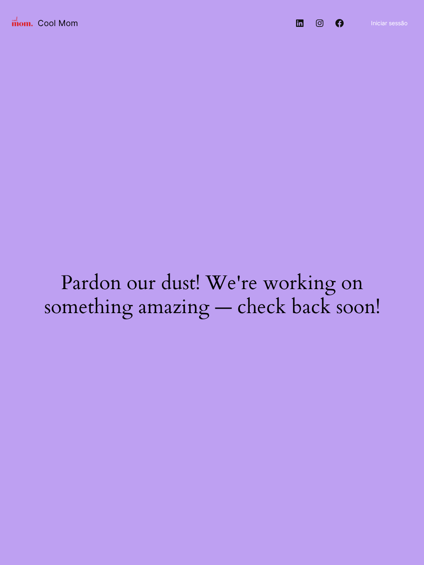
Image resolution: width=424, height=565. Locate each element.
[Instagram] (320, 23)
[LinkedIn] (300, 23)
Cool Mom (58, 23)
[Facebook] (339, 23)
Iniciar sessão (389, 22)
